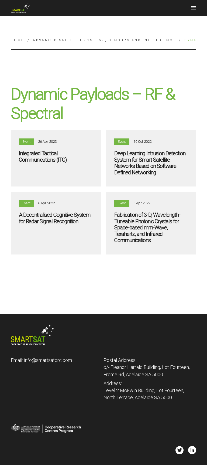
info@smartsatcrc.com (48, 360)
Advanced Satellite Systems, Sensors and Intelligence (104, 40)
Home (17, 40)
